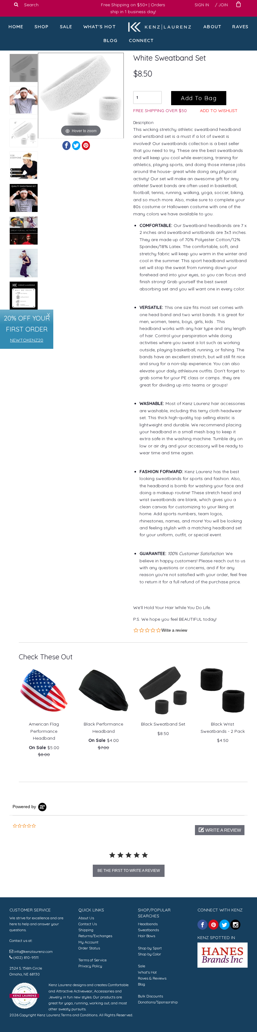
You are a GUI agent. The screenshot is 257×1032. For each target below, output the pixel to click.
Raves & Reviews (152, 978)
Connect (141, 40)
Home (16, 27)
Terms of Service (92, 960)
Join (223, 4)
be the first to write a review (128, 870)
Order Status (89, 948)
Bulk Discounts (150, 996)
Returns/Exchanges (95, 935)
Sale (66, 27)
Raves (240, 27)
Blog (110, 40)
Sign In (202, 4)
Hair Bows (146, 935)
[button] (219, 830)
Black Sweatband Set (163, 724)
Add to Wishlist (219, 110)
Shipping (85, 929)
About (212, 27)
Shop (41, 27)
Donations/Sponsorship (158, 1002)
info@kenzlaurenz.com (33, 951)
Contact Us (87, 923)
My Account (88, 942)
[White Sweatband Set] (24, 68)
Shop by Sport (150, 948)
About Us (86, 918)
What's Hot (99, 27)
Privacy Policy (90, 966)
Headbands (148, 923)
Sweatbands (148, 929)
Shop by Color (149, 954)
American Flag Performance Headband (44, 731)
